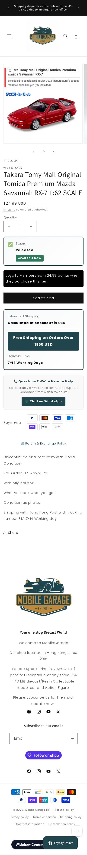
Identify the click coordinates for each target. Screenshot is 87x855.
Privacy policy (19, 817)
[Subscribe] (72, 738)
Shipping (9, 209)
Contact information (30, 824)
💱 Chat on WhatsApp (43, 401)
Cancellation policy (61, 824)
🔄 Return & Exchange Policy (43, 443)
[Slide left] (33, 152)
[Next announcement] (78, 8)
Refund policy (64, 810)
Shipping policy (71, 817)
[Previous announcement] (8, 8)
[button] (9, 36)
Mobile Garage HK (37, 810)
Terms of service (44, 817)
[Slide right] (54, 152)
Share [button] (13, 532)
